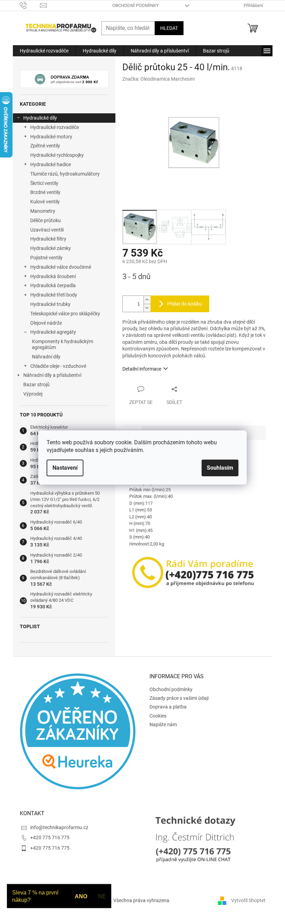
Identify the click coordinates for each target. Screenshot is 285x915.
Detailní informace (141, 369)
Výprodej (32, 394)
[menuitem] (44, 50)
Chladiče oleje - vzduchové (58, 366)
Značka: (158, 79)
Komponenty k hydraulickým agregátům (62, 344)
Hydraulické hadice (50, 164)
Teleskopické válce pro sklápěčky (65, 313)
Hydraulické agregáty (53, 332)
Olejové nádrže (46, 323)
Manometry (42, 211)
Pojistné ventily (46, 257)
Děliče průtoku (45, 220)
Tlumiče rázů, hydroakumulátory (65, 174)
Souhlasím (220, 467)
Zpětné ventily (45, 145)
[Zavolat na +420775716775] (30, 5)
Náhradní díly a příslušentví (52, 375)
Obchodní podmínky (135, 5)
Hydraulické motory (51, 136)
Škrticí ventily (44, 183)
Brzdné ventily (45, 192)
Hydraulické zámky (50, 248)
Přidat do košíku (184, 304)
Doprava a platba (168, 707)
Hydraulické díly (40, 118)
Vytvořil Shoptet (248, 900)
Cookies (157, 716)
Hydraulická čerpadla (53, 285)
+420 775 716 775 (50, 837)
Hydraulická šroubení (53, 276)
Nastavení (65, 467)
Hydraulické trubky (50, 304)
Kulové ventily (45, 201)
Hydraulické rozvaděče (54, 127)
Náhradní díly (46, 356)
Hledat (169, 28)
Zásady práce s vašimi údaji (179, 698)
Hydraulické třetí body (53, 295)
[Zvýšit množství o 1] (147, 300)
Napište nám (163, 724)
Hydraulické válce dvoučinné (60, 267)
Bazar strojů (36, 384)
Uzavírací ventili (47, 230)
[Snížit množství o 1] (147, 308)
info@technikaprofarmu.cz (59, 827)
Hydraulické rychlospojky (57, 155)
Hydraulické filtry (48, 239)
